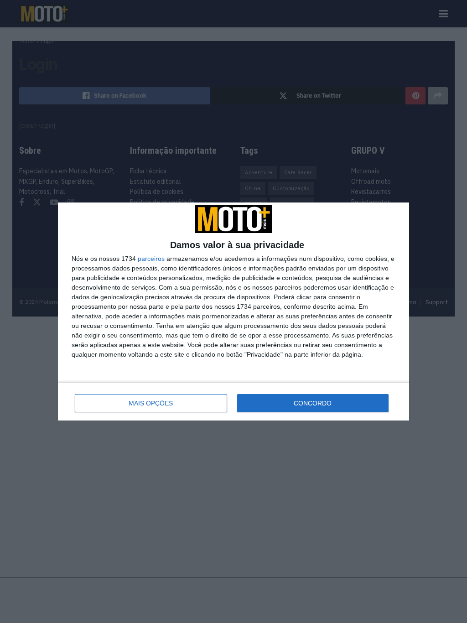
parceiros (151, 258)
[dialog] (233, 311)
